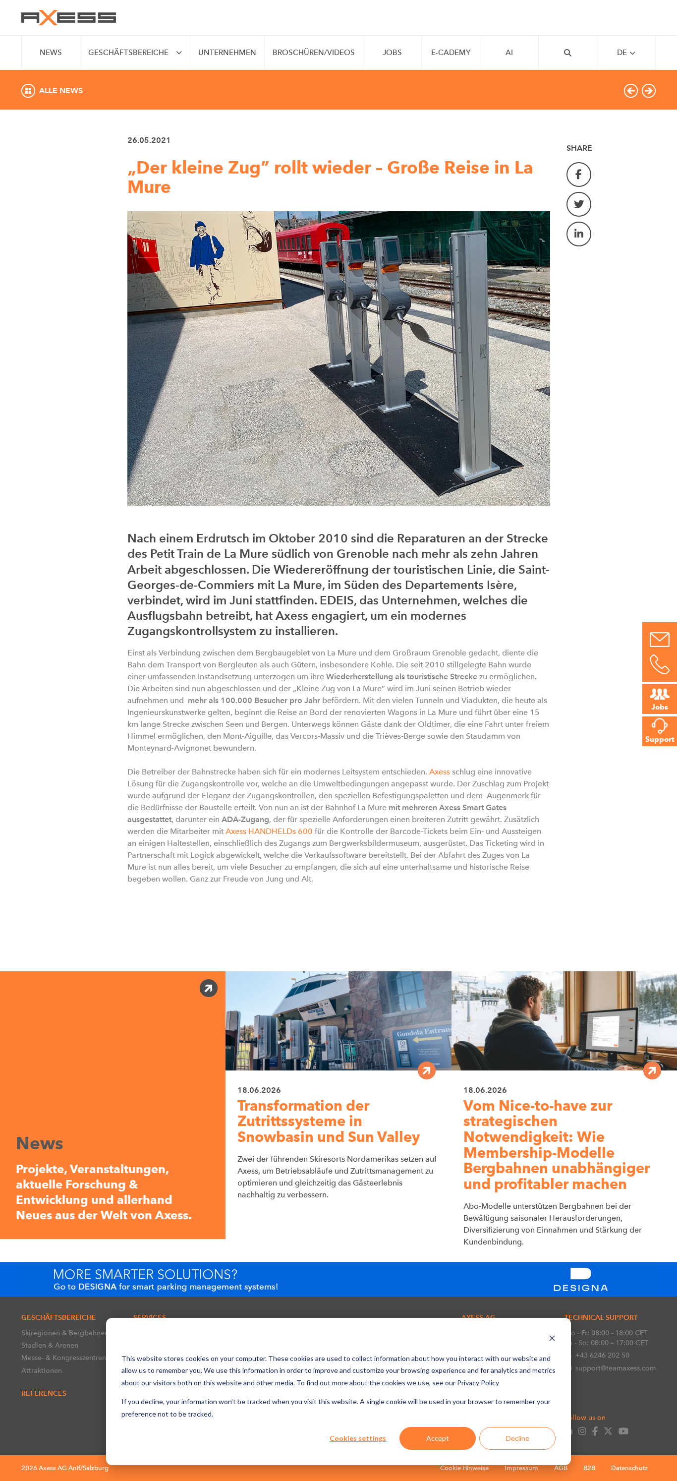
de (622, 52)
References (43, 1393)
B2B (589, 1468)
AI (509, 52)
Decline (517, 1438)
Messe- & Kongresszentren (63, 1357)
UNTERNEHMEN (227, 52)
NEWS (51, 52)
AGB (560, 1468)
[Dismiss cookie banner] (552, 1339)
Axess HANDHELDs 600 (269, 831)
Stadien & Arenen (49, 1345)
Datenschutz (629, 1468)
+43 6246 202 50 (602, 1355)
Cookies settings (358, 1438)
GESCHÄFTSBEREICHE (128, 52)
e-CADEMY (450, 52)
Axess (440, 771)
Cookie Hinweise (464, 1468)
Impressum (521, 1468)
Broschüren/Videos (314, 52)
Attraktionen (41, 1370)
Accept (437, 1438)
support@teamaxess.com (615, 1367)
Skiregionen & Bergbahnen (65, 1332)
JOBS (392, 52)
